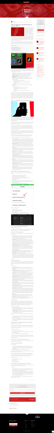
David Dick (14, 21)
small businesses (24, 41)
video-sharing (32, 35)
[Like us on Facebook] (36, 417)
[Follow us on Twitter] (37, 417)
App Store (22, 175)
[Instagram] (2, 0)
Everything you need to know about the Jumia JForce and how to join (40, 73)
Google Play (25, 175)
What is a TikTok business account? (15, 47)
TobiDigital (26, 430)
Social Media (16, 22)
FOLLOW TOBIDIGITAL (32, 399)
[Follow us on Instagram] (39, 417)
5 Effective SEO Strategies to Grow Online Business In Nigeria (42, 53)
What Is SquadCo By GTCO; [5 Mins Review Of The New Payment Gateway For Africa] (40, 67)
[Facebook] (1, 0)
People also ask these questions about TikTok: (17, 50)
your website (28, 149)
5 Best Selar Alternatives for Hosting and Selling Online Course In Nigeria (41, 59)
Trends (17, 22)
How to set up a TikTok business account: (16, 48)
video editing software (20, 291)
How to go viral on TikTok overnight (15, 49)
